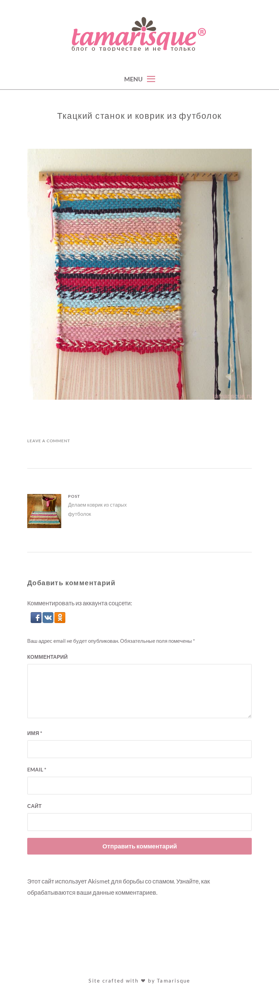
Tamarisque (174, 980)
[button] (37, 620)
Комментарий (47, 657)
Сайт (34, 806)
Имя (34, 733)
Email (36, 769)
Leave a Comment (48, 440)
